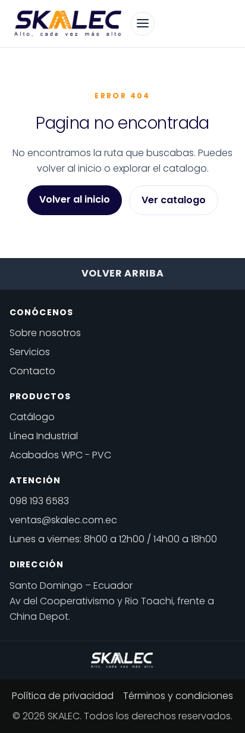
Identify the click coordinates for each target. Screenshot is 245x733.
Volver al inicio (74, 199)
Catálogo (32, 417)
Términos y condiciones (178, 696)
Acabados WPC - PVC (60, 455)
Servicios (30, 352)
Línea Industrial (44, 436)
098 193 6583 (39, 501)
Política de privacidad (63, 696)
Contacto (32, 371)
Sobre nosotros (45, 333)
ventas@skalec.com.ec (63, 520)
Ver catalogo (174, 200)
